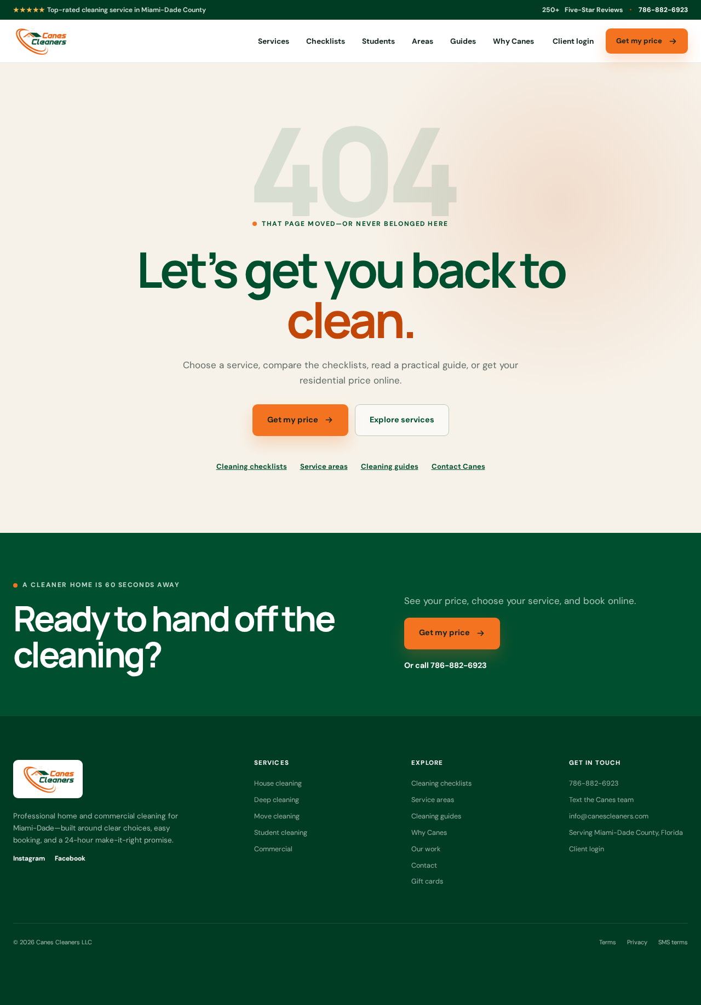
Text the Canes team (601, 799)
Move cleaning (277, 816)
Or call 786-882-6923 (445, 665)
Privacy (637, 942)
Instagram (29, 858)
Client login (573, 41)
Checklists (325, 41)
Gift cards (427, 881)
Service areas (324, 466)
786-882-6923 (663, 9)
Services (273, 41)
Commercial (273, 848)
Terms (607, 942)
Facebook (70, 858)
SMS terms (673, 942)
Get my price (639, 40)
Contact (424, 865)
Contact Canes (458, 466)
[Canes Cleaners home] (40, 41)
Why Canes (513, 41)
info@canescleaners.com (608, 816)
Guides (463, 41)
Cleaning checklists (251, 466)
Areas (422, 41)
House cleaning (278, 783)
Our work (425, 848)
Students (378, 41)
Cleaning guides (389, 466)
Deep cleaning (276, 799)
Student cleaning (280, 832)
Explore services (402, 420)
